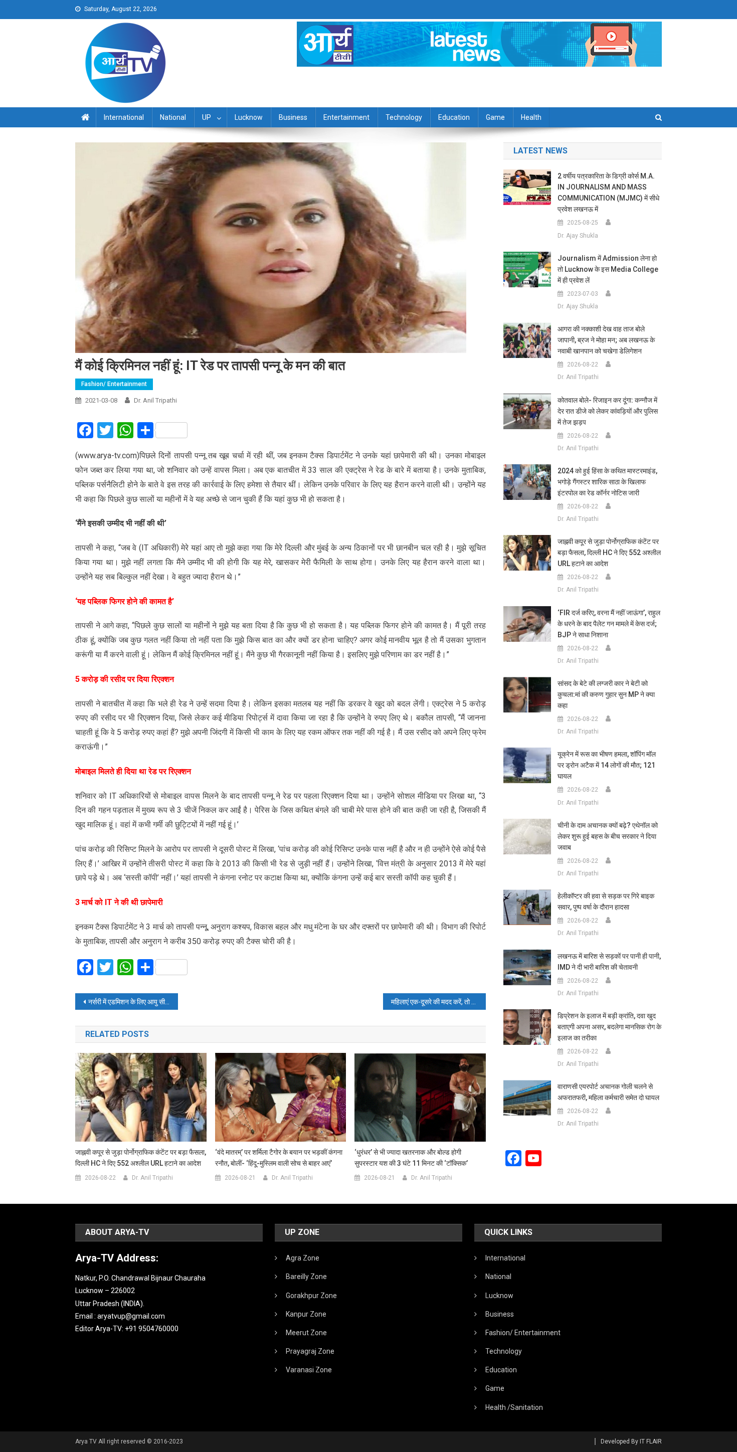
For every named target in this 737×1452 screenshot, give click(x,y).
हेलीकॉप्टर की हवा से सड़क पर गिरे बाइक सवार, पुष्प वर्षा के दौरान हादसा (606, 901)
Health (531, 117)
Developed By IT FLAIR (631, 1441)
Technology (404, 117)
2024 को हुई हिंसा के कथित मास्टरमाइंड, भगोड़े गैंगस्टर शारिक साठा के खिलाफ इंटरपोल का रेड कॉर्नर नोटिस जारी (607, 482)
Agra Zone (302, 1258)
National (173, 117)
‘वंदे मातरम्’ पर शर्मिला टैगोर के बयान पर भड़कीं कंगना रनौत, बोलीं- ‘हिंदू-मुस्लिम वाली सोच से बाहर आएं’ (278, 1157)
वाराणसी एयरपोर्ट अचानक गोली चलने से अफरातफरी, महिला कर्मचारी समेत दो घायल (608, 1092)
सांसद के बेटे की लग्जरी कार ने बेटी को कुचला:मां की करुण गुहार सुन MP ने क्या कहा (606, 694)
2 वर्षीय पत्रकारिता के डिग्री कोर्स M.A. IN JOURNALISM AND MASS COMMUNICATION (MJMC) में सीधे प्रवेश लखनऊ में (608, 192)
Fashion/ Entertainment (114, 384)
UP (206, 117)
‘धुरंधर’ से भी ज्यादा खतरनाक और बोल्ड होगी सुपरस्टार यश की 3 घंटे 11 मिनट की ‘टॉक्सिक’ (411, 1157)
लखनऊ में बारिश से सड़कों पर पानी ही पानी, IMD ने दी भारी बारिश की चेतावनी (609, 961)
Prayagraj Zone (310, 1351)
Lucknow (249, 117)
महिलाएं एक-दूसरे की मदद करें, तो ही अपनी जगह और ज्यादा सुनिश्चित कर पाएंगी (438, 1002)
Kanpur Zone (306, 1314)
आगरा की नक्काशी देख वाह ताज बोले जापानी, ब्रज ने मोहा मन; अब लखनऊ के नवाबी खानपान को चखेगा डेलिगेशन (606, 340)
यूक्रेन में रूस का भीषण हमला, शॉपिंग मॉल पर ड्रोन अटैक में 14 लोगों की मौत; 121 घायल (607, 765)
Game (495, 117)
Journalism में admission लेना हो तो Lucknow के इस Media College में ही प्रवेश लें (608, 269)
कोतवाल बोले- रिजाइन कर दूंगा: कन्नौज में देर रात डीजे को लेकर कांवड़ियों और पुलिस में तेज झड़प (608, 411)
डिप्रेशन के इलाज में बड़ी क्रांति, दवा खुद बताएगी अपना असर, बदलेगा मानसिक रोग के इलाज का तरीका (609, 1027)
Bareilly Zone (306, 1277)
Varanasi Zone (309, 1370)
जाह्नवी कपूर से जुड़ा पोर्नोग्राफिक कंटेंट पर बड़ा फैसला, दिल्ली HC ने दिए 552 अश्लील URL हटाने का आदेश (140, 1157)
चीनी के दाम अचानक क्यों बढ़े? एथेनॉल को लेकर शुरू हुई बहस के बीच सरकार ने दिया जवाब (608, 836)
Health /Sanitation (514, 1407)
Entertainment (346, 117)
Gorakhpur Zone (311, 1296)
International (124, 117)
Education (454, 117)
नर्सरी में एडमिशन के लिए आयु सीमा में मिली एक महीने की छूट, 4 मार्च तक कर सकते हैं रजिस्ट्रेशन (133, 1002)
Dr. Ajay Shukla (578, 235)
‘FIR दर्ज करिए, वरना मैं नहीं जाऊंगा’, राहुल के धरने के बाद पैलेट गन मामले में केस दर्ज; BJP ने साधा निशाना (609, 624)
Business (293, 117)
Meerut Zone (306, 1333)
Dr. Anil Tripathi (155, 400)
